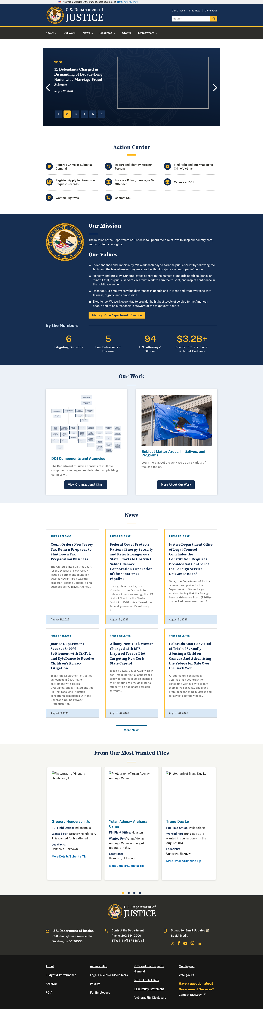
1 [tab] (58, 114)
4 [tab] (84, 114)
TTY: (117, 940)
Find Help (194, 10)
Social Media (179, 935)
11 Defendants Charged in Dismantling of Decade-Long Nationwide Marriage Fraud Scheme (78, 77)
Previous (47, 87)
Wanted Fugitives (67, 198)
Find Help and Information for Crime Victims (193, 166)
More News (131, 730)
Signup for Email (188, 930)
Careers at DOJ (184, 182)
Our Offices (178, 10)
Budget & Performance (61, 975)
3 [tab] (76, 114)
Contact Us (211, 10)
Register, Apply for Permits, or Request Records (76, 182)
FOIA (49, 992)
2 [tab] (67, 114)
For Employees (100, 992)
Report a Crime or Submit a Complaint (74, 166)
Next (216, 87)
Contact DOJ (123, 198)
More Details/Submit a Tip (69, 856)
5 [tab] (93, 114)
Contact (190, 994)
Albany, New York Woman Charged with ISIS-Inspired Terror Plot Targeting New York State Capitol (132, 654)
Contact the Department (128, 930)
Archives (51, 984)
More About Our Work (176, 484)
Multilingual (186, 966)
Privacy (95, 984)
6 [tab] (101, 114)
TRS (134, 940)
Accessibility (98, 966)
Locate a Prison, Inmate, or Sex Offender (135, 182)
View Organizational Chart (86, 484)
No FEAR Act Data (146, 980)
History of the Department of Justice (117, 315)
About (50, 966)
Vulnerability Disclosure (150, 997)
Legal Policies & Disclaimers (109, 975)
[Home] (75, 22)
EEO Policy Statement (149, 989)
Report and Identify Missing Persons (133, 166)
